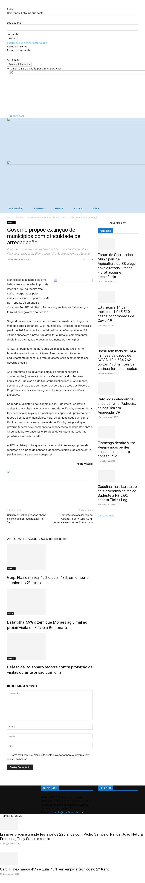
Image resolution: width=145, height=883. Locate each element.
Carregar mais (106, 515)
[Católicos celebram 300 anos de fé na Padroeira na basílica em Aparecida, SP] (118, 388)
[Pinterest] (26, 267)
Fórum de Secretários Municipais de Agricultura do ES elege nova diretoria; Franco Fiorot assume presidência (117, 266)
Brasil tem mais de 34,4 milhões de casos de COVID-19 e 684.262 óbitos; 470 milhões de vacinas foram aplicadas (117, 360)
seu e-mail (13, 60)
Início (9, 217)
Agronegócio (16, 208)
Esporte (59, 208)
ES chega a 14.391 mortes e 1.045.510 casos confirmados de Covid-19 (116, 314)
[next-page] (10, 679)
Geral (10, 613)
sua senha (13, 34)
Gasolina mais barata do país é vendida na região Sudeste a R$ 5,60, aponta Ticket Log (117, 493)
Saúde (96, 208)
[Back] (8, 5)
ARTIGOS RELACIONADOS (26, 539)
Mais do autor (56, 539)
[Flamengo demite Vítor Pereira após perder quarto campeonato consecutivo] (118, 432)
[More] (43, 267)
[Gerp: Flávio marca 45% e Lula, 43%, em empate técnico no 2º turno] (50, 557)
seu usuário (14, 22)
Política (78, 208)
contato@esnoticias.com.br (67, 812)
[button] (133, 122)
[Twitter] (18, 267)
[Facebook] (10, 267)
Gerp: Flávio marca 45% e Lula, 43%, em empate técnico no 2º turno (54, 869)
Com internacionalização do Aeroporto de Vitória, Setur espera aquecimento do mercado (73, 518)
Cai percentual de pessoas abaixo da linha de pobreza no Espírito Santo (27, 518)
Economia (39, 208)
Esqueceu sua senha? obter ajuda (27, 42)
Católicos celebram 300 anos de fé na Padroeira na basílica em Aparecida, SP (117, 406)
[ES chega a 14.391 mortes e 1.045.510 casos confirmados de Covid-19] (118, 297)
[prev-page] (8, 679)
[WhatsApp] (35, 267)
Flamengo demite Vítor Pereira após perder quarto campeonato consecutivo (116, 449)
